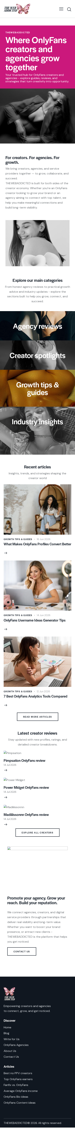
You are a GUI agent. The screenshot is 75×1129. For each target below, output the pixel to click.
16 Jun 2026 (43, 539)
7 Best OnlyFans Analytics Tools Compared (35, 696)
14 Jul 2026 (10, 764)
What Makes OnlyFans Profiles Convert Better (37, 544)
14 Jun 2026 (43, 615)
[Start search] (69, 9)
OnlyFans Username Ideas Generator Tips (35, 620)
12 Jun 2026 (43, 691)
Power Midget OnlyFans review (26, 787)
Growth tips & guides (18, 539)
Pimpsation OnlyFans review (24, 760)
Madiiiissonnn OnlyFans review (26, 814)
